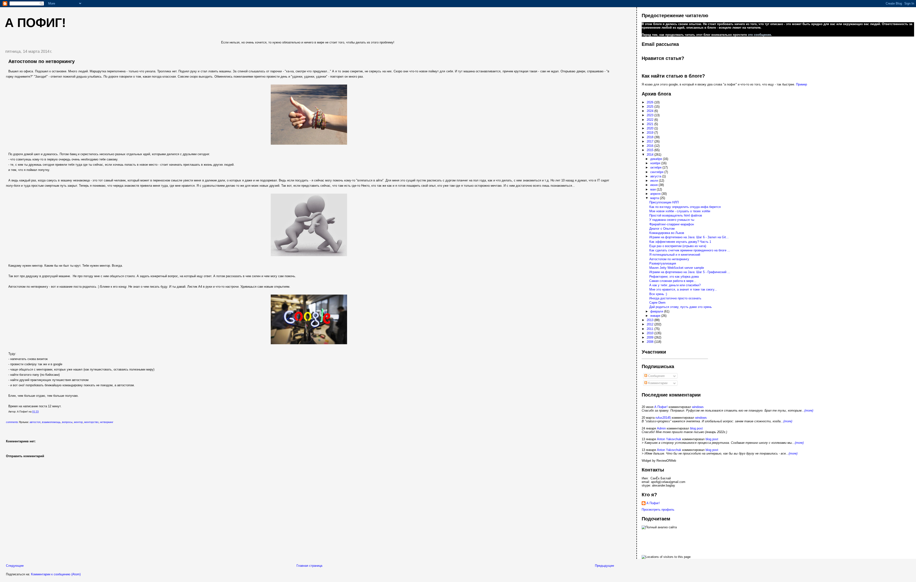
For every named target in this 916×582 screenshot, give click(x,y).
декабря (656, 159)
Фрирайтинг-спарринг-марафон (671, 224)
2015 (650, 150)
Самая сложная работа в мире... (672, 281)
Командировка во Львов (666, 233)
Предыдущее (604, 565)
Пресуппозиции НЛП (664, 202)
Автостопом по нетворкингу (41, 61)
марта (655, 198)
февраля (657, 311)
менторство (91, 422)
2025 (650, 106)
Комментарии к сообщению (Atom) (56, 574)
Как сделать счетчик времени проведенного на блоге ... (689, 250)
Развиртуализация (662, 263)
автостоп (35, 422)
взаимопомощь (51, 422)
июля (654, 180)
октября (656, 167)
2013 (650, 320)
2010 (650, 333)
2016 (650, 146)
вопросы (67, 422)
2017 (650, 141)
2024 (650, 111)
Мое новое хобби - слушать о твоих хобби (679, 211)
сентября (657, 172)
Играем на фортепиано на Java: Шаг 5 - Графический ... (689, 272)
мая (653, 189)
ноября (655, 163)
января (655, 315)
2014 (650, 154)
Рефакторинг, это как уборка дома (674, 276)
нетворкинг (106, 422)
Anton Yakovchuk (669, 439)
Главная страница (309, 565)
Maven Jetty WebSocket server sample (676, 268)
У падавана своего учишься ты (671, 220)
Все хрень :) (658, 294)
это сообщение (759, 35)
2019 (650, 132)
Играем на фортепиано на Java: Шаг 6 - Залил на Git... (689, 237)
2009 (650, 337)
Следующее (15, 565)
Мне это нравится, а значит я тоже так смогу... (683, 289)
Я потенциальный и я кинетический (674, 254)
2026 (650, 102)
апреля (655, 194)
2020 (650, 128)
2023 (650, 115)
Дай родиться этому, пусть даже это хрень (680, 307)
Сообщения (656, 376)
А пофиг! (35, 23)
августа (656, 176)
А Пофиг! (661, 407)
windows (698, 407)
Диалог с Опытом (662, 228)
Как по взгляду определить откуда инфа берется (685, 207)
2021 (650, 124)
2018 (650, 137)
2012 (650, 324)
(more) (808, 410)
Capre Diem (657, 302)
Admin (661, 428)
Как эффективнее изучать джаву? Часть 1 (680, 241)
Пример (801, 84)
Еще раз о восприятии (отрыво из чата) (677, 246)
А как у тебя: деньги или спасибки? (675, 285)
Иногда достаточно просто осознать (675, 298)
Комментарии (657, 383)
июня (654, 185)
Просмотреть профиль (658, 509)
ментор (78, 422)
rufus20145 (663, 417)
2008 (650, 342)
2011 (650, 329)
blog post (696, 428)
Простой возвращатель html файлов (675, 215)
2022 (650, 120)
